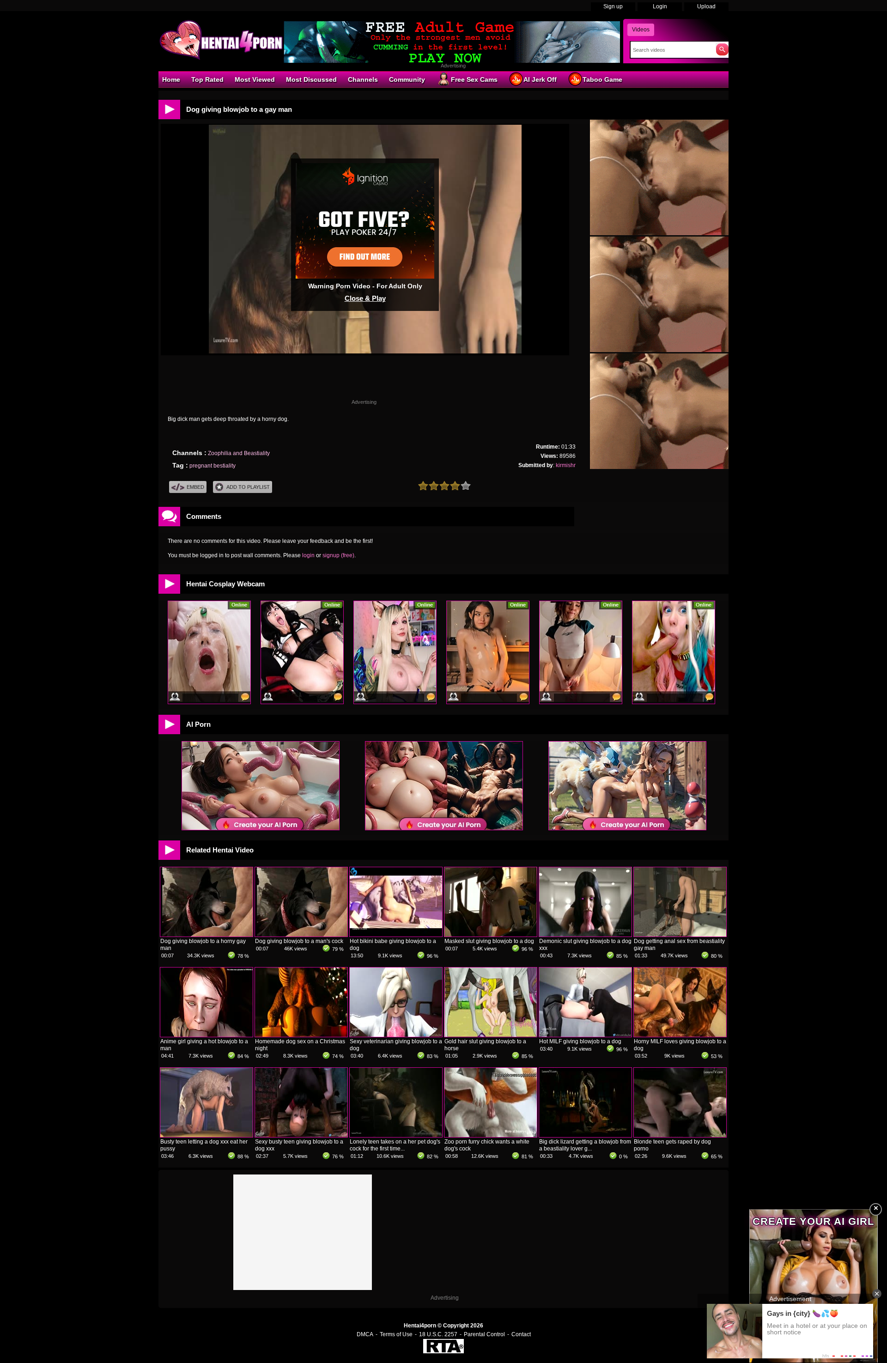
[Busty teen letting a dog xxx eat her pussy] (206, 1135)
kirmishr (566, 465)
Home (171, 79)
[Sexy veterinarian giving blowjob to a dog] (396, 1035)
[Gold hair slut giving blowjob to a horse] (490, 1035)
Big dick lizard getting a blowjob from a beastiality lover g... (585, 1145)
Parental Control (484, 1334)
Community (407, 79)
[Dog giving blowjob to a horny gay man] (206, 934)
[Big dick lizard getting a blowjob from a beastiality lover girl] (585, 1135)
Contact (521, 1334)
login (308, 555)
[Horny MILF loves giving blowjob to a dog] (680, 1035)
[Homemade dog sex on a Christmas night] (301, 1035)
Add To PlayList (248, 487)
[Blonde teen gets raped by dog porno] (680, 1135)
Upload (706, 6)
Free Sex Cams (474, 79)
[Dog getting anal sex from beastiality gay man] (680, 934)
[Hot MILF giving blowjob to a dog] (585, 1035)
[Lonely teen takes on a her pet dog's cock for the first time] (396, 1135)
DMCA (365, 1334)
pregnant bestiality (212, 465)
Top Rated (207, 79)
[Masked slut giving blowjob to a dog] (490, 934)
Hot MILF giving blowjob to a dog (580, 1041)
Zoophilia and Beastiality (239, 453)
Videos (641, 29)
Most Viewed (255, 79)
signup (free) (338, 555)
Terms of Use (396, 1334)
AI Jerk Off (540, 79)
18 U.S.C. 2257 (438, 1334)
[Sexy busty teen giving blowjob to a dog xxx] (301, 1135)
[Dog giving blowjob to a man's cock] (301, 934)
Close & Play (365, 298)
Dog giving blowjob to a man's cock (299, 941)
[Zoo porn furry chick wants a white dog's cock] (490, 1135)
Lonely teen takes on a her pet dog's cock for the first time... (395, 1145)
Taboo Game (602, 79)
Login (660, 6)
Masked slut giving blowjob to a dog (489, 941)
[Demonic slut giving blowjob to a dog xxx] (585, 934)
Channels (363, 79)
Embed (195, 487)
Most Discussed (311, 79)
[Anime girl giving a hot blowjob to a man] (206, 1035)
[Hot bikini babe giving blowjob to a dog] (396, 934)
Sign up (613, 6)
